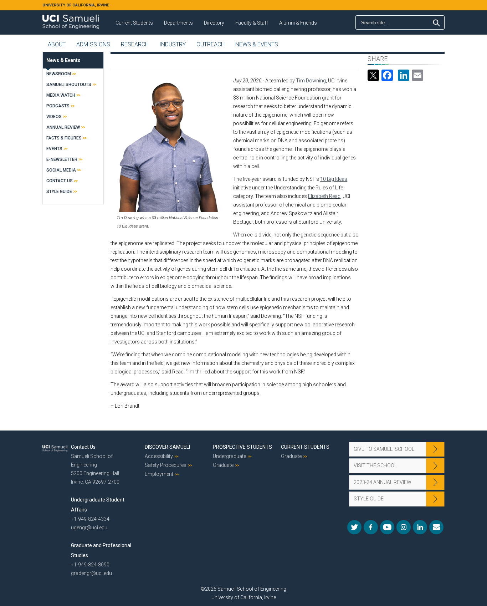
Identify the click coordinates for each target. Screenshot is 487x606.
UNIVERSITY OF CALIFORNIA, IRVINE (75, 5)
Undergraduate (229, 456)
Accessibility (159, 456)
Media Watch (60, 95)
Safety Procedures (165, 465)
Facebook (371, 527)
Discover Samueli (167, 447)
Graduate (223, 465)
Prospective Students (242, 447)
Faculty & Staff (251, 23)
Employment (159, 474)
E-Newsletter (61, 159)
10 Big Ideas (333, 179)
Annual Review (63, 127)
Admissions (93, 44)
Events (54, 148)
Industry (172, 44)
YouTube (387, 527)
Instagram (403, 527)
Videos (54, 116)
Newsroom (58, 73)
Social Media (61, 170)
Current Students (134, 23)
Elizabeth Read (324, 196)
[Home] (70, 19)
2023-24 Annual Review (382, 482)
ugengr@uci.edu (89, 527)
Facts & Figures (64, 138)
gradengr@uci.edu (91, 573)
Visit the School (375, 465)
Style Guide (59, 191)
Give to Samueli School (384, 449)
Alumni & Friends (298, 23)
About (57, 44)
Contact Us (59, 180)
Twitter (354, 527)
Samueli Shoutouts (68, 84)
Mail (436, 527)
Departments (178, 23)
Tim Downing (311, 80)
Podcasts (58, 105)
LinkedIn (420, 527)
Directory (214, 23)
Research (135, 44)
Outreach (210, 44)
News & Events (256, 44)
